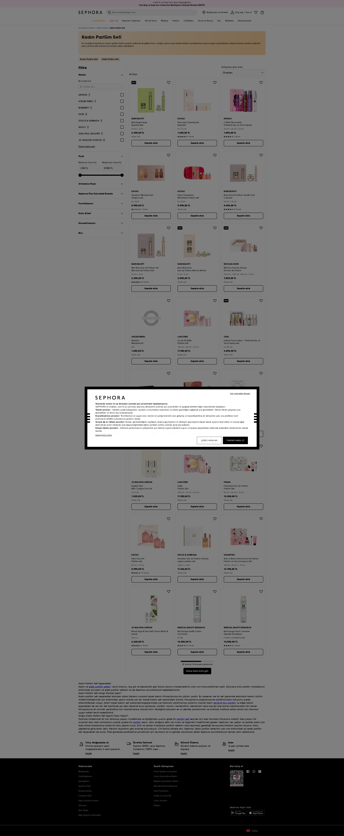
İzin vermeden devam (240, 393)
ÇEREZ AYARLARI (209, 440)
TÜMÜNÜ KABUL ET (235, 440)
